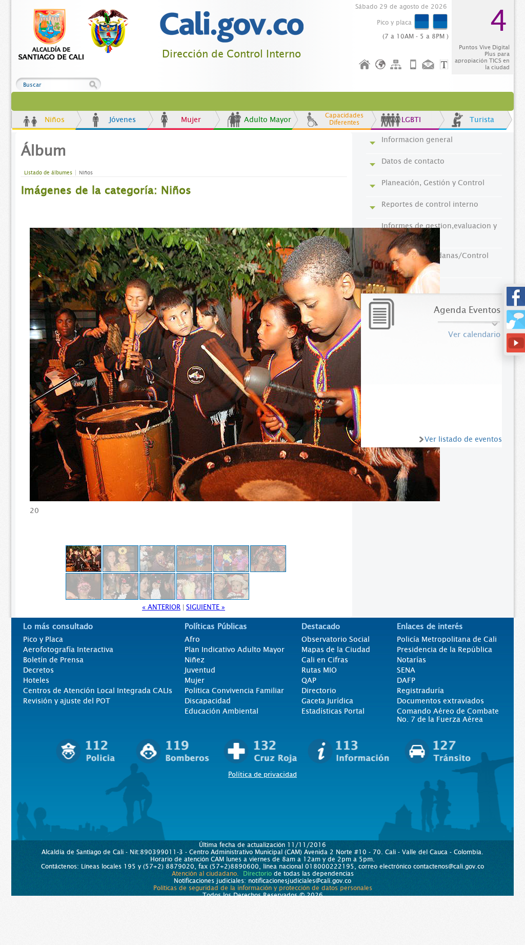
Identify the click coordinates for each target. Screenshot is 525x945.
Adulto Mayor (267, 119)
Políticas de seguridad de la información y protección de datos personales (262, 888)
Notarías (411, 660)
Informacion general (417, 139)
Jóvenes (122, 119)
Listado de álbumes (48, 172)
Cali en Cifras (324, 660)
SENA (406, 670)
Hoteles (36, 680)
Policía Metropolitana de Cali (447, 639)
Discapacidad (208, 701)
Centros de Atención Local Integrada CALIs (97, 690)
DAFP (406, 680)
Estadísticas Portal (333, 711)
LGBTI (411, 119)
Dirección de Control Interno (231, 54)
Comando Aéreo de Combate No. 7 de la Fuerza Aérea (448, 715)
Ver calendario (474, 334)
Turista (482, 119)
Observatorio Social (335, 639)
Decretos (38, 670)
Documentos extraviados (440, 701)
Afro (192, 639)
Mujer (191, 119)
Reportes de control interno (429, 204)
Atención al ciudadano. (205, 873)
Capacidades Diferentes (344, 119)
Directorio (318, 690)
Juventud (200, 670)
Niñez (195, 660)
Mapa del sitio (397, 64)
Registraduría (420, 690)
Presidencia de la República (444, 649)
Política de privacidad (262, 774)
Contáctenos (429, 64)
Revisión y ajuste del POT (66, 701)
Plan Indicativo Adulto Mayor (235, 649)
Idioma (381, 64)
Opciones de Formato (445, 64)
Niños (55, 119)
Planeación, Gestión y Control (432, 183)
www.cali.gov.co (77, 35)
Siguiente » (205, 607)
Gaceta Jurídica (327, 701)
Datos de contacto (413, 161)
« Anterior (161, 607)
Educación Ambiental (221, 711)
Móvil (413, 64)
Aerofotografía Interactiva (68, 649)
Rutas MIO (319, 670)
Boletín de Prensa (53, 660)
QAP (308, 680)
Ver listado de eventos (463, 439)
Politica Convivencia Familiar (234, 690)
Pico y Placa (43, 639)
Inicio (365, 64)
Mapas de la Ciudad (335, 649)
